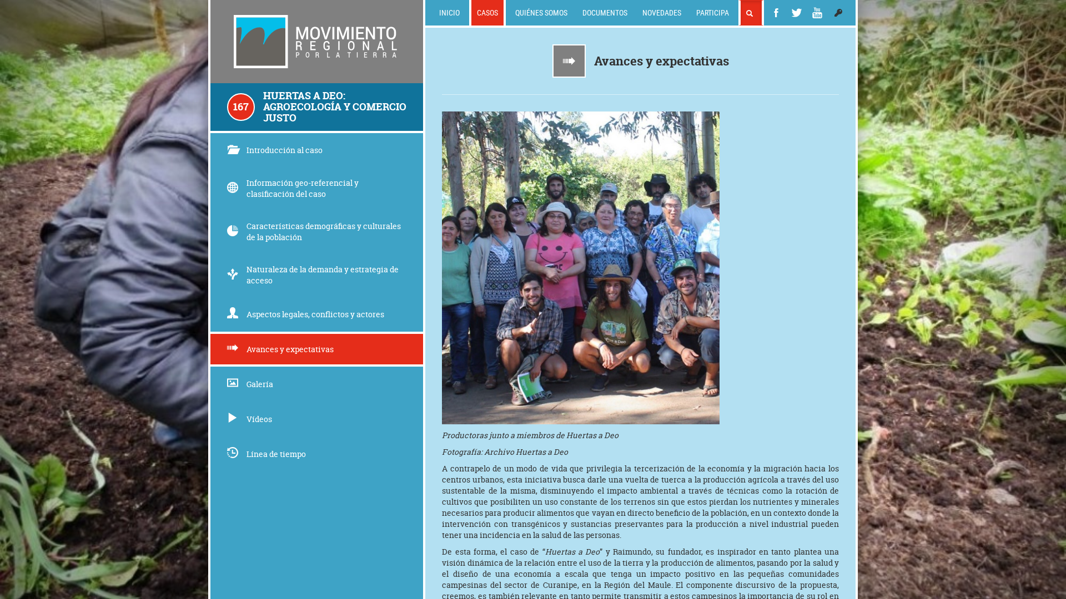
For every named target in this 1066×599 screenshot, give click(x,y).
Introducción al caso (285, 150)
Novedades (661, 12)
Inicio (449, 12)
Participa (712, 12)
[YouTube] (817, 13)
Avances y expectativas (290, 349)
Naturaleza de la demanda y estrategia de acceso (323, 275)
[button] (838, 13)
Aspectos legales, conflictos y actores (315, 314)
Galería (260, 384)
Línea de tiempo (276, 454)
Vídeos (259, 419)
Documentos (604, 12)
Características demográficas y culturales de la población (324, 231)
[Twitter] (796, 13)
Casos (487, 12)
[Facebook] (776, 13)
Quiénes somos (541, 12)
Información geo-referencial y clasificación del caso (303, 188)
